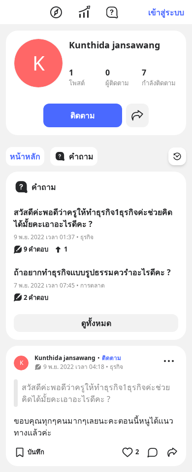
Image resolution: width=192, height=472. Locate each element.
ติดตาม (82, 115)
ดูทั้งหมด (96, 323)
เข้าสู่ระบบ (166, 12)
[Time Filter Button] (177, 156)
